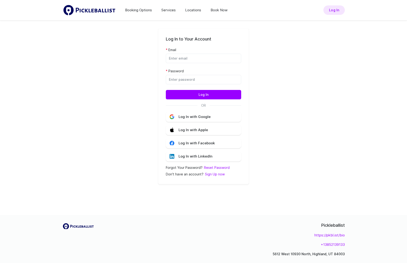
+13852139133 (333, 245)
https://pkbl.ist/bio (329, 235)
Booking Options (138, 10)
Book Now (219, 10)
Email (172, 50)
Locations (193, 10)
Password (176, 71)
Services (168, 10)
